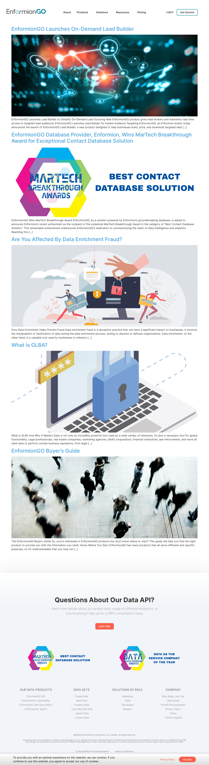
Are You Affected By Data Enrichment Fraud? (66, 239)
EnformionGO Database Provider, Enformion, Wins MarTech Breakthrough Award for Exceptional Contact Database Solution (101, 137)
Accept (187, 759)
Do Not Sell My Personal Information (92, 751)
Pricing (141, 12)
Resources (122, 12)
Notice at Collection (124, 751)
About (67, 12)
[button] (187, 12)
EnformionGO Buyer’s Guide (45, 451)
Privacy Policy (167, 759)
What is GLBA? (29, 345)
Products (82, 12)
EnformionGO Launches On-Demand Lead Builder (72, 29)
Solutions (102, 12)
